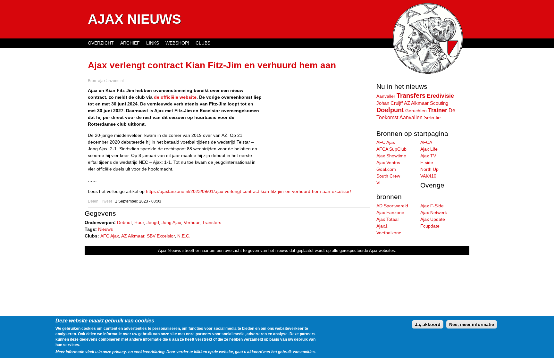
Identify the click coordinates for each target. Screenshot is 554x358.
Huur (139, 222)
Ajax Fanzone (390, 212)
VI (378, 182)
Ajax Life (429, 149)
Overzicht (101, 43)
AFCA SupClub (391, 149)
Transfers (211, 222)
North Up (429, 169)
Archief (130, 43)
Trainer (437, 110)
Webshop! (177, 43)
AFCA (426, 142)
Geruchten (416, 110)
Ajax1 (382, 226)
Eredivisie (440, 96)
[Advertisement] (316, 132)
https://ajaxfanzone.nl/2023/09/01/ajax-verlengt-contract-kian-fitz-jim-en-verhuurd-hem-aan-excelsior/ (248, 191)
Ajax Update (432, 219)
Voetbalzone (388, 232)
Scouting (439, 103)
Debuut (124, 222)
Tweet (107, 201)
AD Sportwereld (392, 205)
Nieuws (105, 229)
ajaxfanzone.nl (111, 81)
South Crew (388, 176)
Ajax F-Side (432, 205)
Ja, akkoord (428, 324)
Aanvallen (411, 117)
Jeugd (153, 222)
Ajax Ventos (388, 162)
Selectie (432, 117)
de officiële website (175, 97)
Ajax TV (428, 155)
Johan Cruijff (389, 103)
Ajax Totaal (387, 219)
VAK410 (428, 176)
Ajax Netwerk (433, 212)
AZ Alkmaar (132, 235)
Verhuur (191, 222)
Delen (93, 201)
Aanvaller (385, 96)
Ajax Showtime (391, 155)
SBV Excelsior (161, 235)
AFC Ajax (109, 235)
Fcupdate (430, 226)
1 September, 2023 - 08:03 (138, 201)
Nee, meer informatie (471, 324)
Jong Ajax (171, 222)
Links (152, 43)
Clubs (203, 43)
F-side (426, 162)
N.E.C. (183, 235)
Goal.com (386, 169)
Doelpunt (390, 109)
